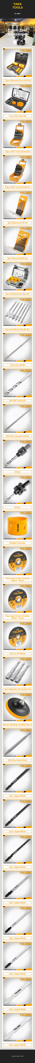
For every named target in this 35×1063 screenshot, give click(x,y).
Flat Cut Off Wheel (17, 653)
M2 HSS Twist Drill (17, 401)
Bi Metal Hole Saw (17, 543)
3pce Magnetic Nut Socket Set (17, 689)
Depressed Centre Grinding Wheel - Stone (17, 617)
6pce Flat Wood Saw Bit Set (17, 329)
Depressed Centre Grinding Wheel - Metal (17, 579)
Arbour (17, 472)
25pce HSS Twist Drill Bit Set (17, 187)
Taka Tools (17, 5)
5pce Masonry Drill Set (18, 223)
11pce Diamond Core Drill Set (17, 80)
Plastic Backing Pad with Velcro (17, 725)
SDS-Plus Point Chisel (17, 760)
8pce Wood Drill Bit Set (17, 258)
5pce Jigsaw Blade (17, 796)
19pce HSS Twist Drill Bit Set (17, 151)
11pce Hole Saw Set (17, 116)
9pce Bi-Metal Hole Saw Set (17, 294)
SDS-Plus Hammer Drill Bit (17, 436)
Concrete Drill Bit (17, 365)
